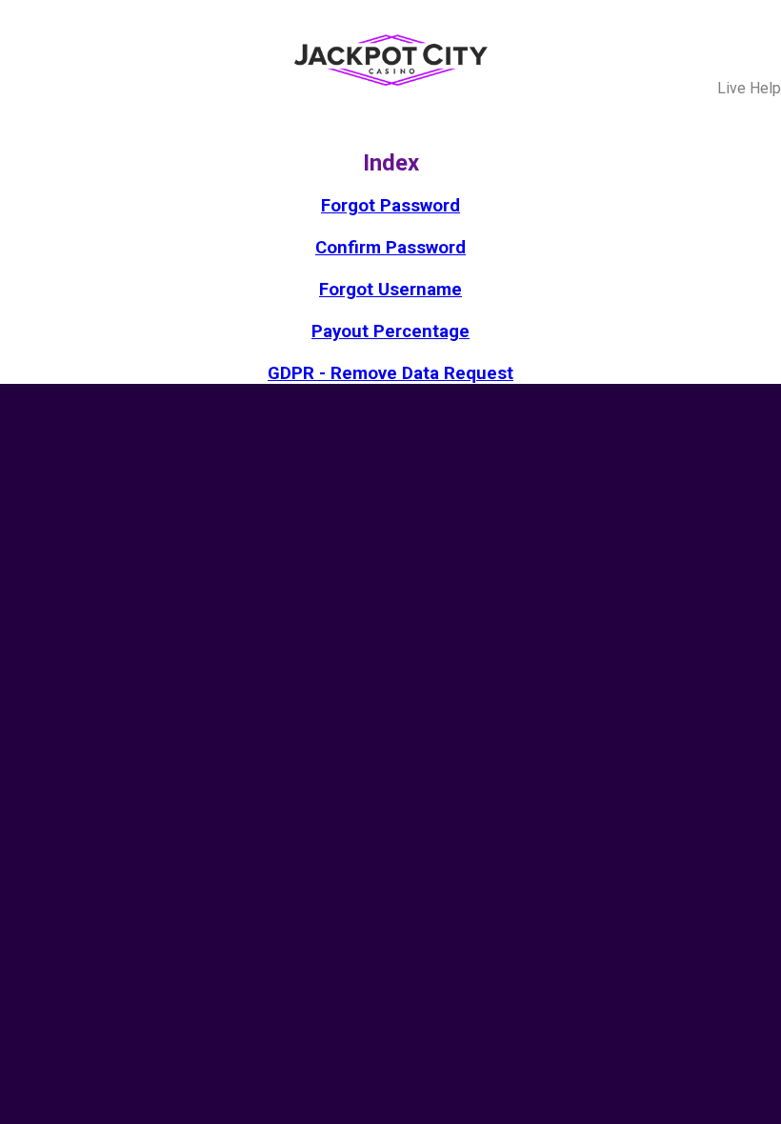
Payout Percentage (390, 331)
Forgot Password (390, 205)
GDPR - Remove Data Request (390, 373)
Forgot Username (390, 289)
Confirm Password (390, 247)
